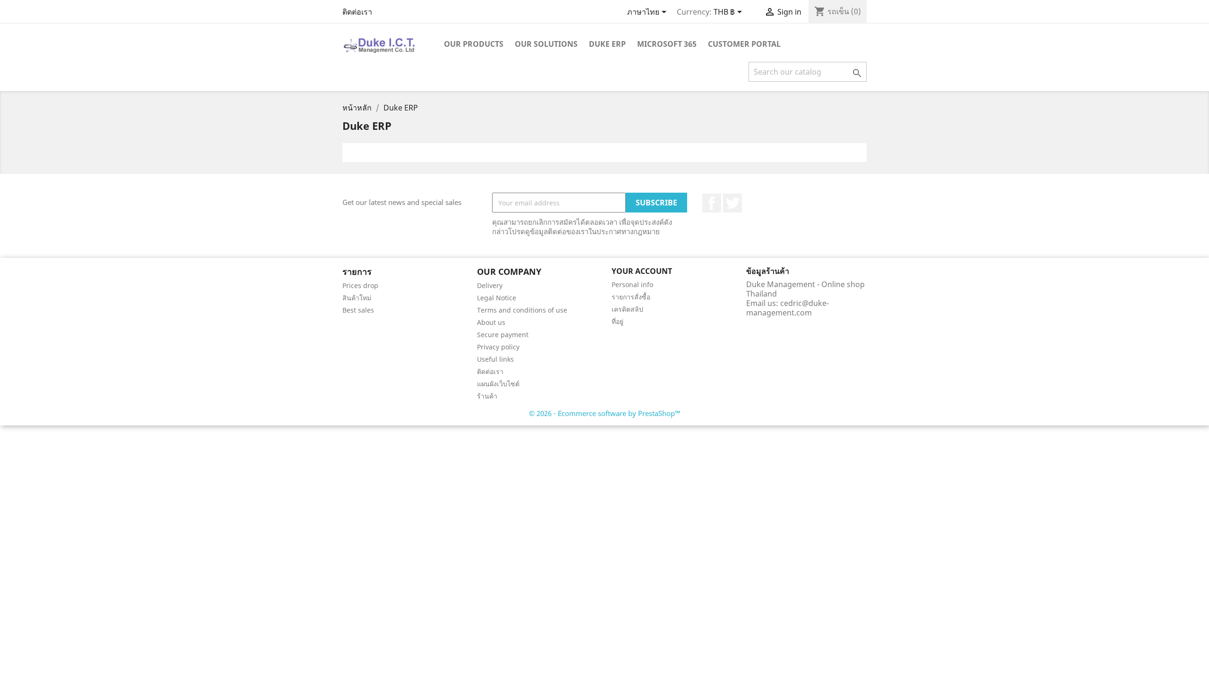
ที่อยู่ (617, 321)
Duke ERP (607, 44)
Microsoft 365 (667, 44)
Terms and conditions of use (522, 310)
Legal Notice (496, 297)
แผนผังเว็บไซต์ (498, 383)
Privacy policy (498, 346)
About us (491, 322)
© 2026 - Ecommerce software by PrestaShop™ (605, 413)
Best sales (358, 310)
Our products (473, 44)
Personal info (632, 284)
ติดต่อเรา (357, 12)
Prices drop (360, 285)
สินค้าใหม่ (356, 297)
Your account (642, 271)
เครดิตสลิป (627, 309)
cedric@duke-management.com (787, 308)
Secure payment (502, 334)
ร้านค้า (487, 395)
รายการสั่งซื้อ (631, 296)
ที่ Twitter (732, 203)
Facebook (711, 203)
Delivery (489, 285)
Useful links (495, 359)
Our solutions (546, 44)
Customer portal (744, 44)
